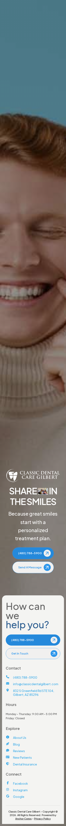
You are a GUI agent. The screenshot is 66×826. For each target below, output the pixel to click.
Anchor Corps (23, 818)
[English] (31, 16)
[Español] (37, 16)
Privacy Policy (42, 818)
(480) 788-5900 (16, 2)
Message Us (55, 2)
